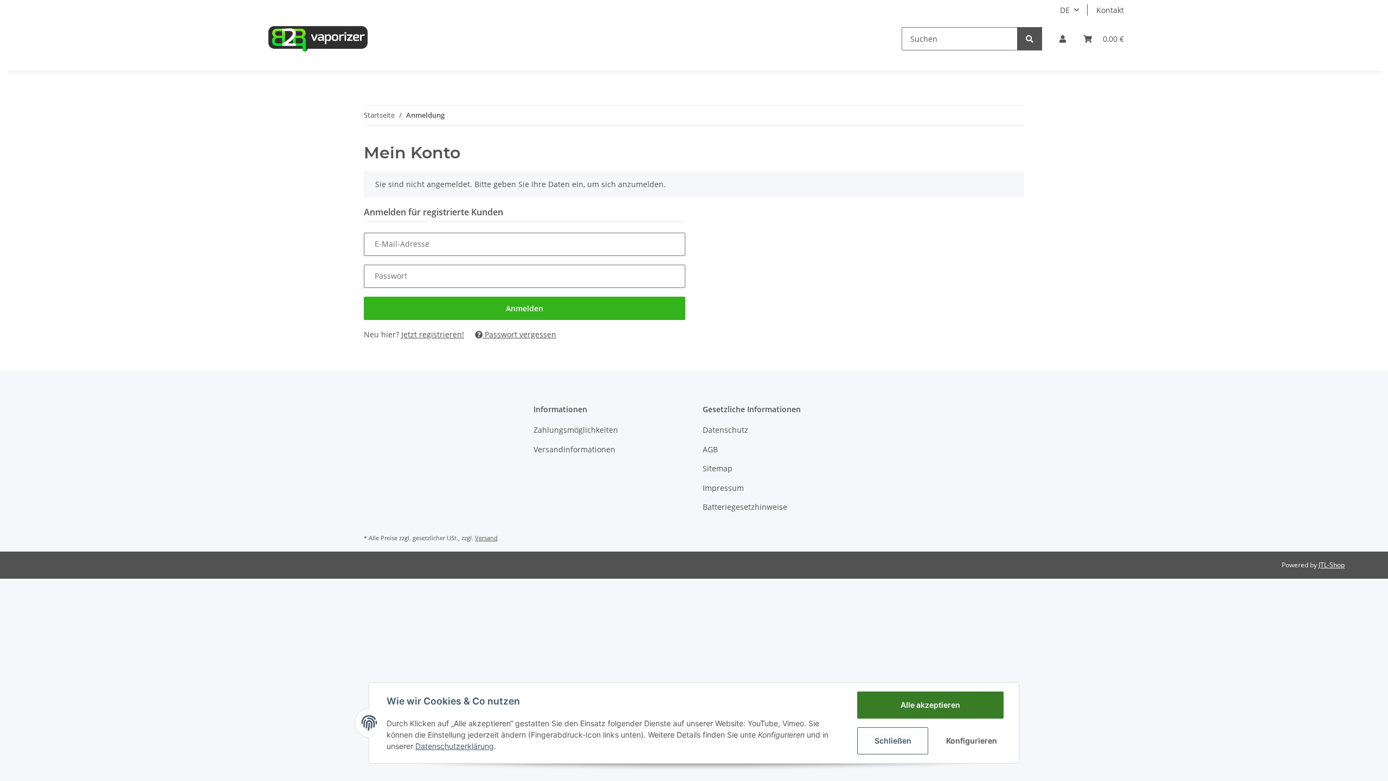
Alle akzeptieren (930, 704)
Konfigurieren (971, 740)
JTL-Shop (1332, 564)
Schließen (893, 740)
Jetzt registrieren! (432, 334)
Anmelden (524, 308)
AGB (710, 449)
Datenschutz (725, 430)
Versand (486, 538)
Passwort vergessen (519, 334)
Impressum (723, 488)
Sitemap (717, 468)
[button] (1063, 38)
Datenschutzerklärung (454, 746)
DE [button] (1065, 10)
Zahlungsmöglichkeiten (576, 430)
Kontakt (1110, 10)
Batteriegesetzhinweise (745, 507)
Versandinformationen (574, 449)
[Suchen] (1029, 38)
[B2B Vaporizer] (318, 38)
